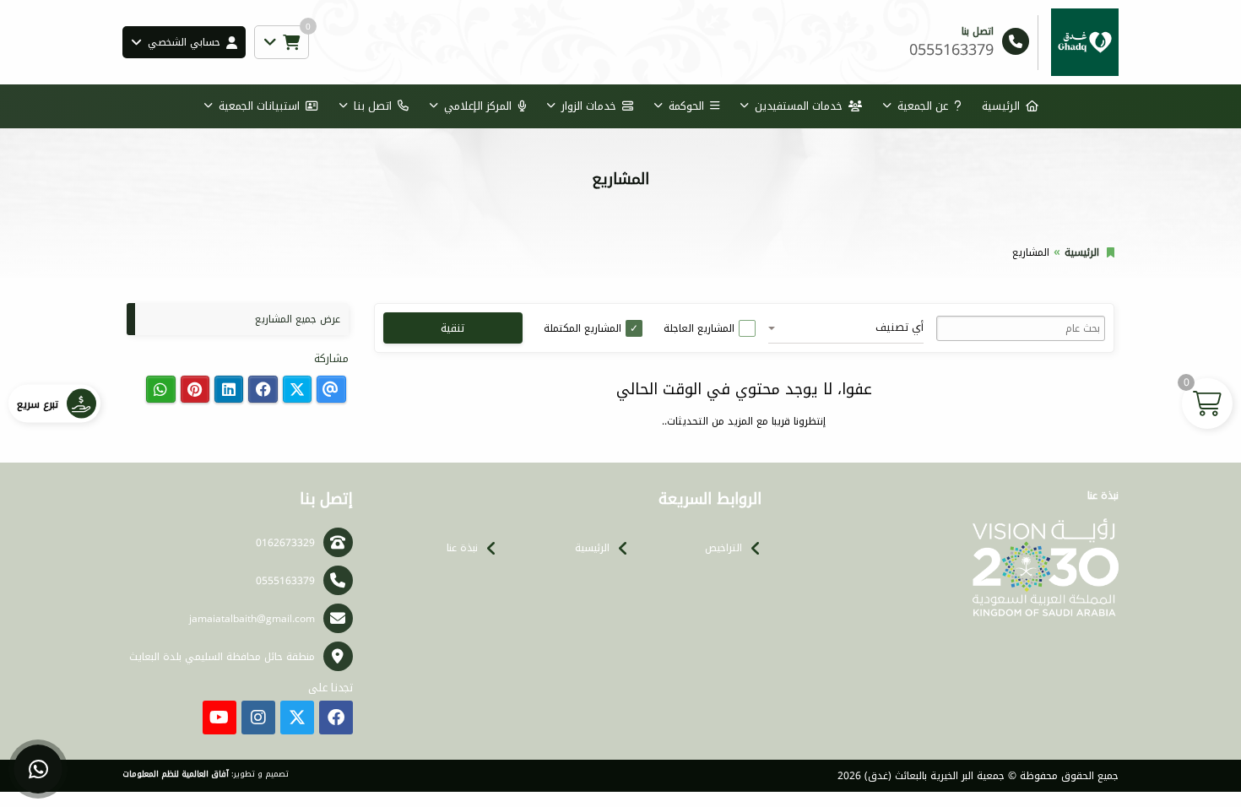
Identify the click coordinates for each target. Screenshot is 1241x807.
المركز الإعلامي (478, 105)
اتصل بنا (373, 105)
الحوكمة (686, 105)
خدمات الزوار (588, 105)
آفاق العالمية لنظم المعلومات (175, 774)
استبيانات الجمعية (259, 105)
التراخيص (723, 548)
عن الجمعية (922, 105)
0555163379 (285, 580)
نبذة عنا (462, 548)
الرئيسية (1001, 105)
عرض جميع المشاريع (297, 319)
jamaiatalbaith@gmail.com (252, 618)
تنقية (452, 328)
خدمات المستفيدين (799, 105)
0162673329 (285, 542)
